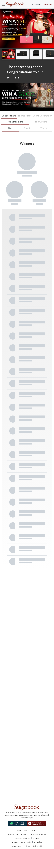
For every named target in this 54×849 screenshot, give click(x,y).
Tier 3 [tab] (43, 128)
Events (24, 834)
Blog (19, 830)
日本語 (27, 846)
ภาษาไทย (38, 842)
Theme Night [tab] (24, 115)
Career (36, 838)
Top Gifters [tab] (41, 121)
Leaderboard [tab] (9, 115)
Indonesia (16, 846)
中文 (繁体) (26, 842)
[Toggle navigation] (3, 4)
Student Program (38, 834)
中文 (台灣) (37, 846)
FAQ (26, 830)
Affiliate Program (22, 838)
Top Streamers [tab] (15, 121)
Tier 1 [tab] (10, 128)
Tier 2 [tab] (27, 128)
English (37, 4)
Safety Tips (13, 834)
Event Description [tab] (42, 115)
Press (34, 830)
